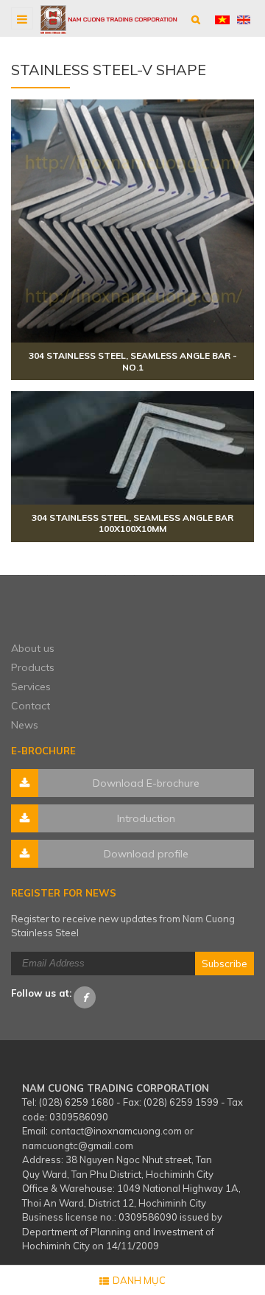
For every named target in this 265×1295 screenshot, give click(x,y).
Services (31, 686)
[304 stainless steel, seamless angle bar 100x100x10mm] (132, 447)
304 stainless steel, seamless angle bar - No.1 (133, 361)
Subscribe (224, 963)
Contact (30, 705)
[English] (243, 18)
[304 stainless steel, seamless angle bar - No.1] (132, 221)
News (24, 724)
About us (32, 648)
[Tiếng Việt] (222, 18)
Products (32, 667)
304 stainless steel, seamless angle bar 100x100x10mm (132, 523)
